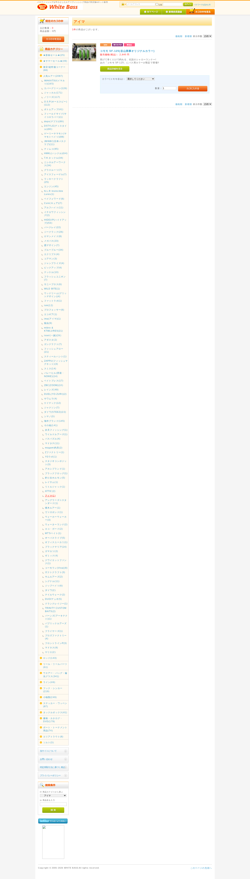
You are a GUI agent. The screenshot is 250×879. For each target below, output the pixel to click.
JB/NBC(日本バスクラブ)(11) (55, 142)
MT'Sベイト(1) (53, 533)
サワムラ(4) (50, 398)
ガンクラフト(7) (53, 344)
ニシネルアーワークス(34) (55, 164)
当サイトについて (48, 751)
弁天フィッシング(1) (56, 430)
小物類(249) (50, 697)
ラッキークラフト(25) (53, 180)
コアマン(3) (50, 258)
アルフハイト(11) (54, 207)
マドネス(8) (51, 647)
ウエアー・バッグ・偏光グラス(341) (55, 674)
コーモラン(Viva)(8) (56, 568)
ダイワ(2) (50, 590)
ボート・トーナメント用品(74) (55, 729)
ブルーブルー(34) (54, 250)
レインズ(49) (51, 389)
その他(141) (51, 425)
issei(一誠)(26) (52, 335)
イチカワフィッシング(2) (55, 213)
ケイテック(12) (52, 403)
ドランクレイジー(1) (56, 603)
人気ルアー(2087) (53, 76)
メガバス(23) (51, 241)
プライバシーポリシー (50, 775)
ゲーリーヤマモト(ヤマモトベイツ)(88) (55, 135)
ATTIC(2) (50, 491)
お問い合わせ (46, 759)
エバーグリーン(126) (55, 88)
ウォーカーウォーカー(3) (56, 518)
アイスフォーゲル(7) (55, 174)
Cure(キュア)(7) (53, 203)
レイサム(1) (51, 482)
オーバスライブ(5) (55, 538)
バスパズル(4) (52, 438)
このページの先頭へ (201, 868)
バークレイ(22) (52, 227)
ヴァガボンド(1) (54, 512)
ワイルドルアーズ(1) (56, 434)
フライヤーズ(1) (54, 631)
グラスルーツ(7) (53, 170)
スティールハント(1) (55, 356)
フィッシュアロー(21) (53, 350)
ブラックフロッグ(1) (56, 473)
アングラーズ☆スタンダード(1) (56, 501)
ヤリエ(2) (50, 652)
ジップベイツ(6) (54, 585)
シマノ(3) (49, 416)
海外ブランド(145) (54, 421)
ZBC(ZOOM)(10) (53, 385)
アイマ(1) (50, 495)
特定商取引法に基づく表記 (52, 767)
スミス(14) (50, 368)
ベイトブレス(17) (54, 380)
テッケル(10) (51, 272)
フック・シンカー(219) (52, 690)
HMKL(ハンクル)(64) (56, 153)
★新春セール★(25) (54, 55)
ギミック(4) (51, 555)
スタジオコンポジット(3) (56, 462)
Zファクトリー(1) (54, 452)
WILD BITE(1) (52, 288)
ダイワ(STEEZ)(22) (55, 412)
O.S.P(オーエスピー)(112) (55, 103)
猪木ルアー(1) (52, 508)
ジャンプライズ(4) (54, 263)
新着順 (188, 36)
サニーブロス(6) (53, 284)
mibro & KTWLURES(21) (53, 329)
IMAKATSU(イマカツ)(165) (54, 82)
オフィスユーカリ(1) (56, 542)
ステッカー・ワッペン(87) (55, 705)
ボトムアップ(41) (54, 109)
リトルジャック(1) (55, 486)
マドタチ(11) (52, 443)
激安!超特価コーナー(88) (54, 68)
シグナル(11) (52, 581)
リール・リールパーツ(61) (55, 665)
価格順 (178, 36)
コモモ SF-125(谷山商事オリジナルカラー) (127, 50)
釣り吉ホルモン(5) (55, 478)
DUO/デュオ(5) (53, 599)
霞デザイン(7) (51, 245)
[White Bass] (53, 858)
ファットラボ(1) (53, 301)
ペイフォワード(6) (54, 198)
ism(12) (48, 305)
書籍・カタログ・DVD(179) (52, 720)
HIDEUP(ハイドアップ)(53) (55, 221)
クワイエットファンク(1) (56, 561)
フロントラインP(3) (56, 643)
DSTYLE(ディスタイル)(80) (55, 127)
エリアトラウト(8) (53, 736)
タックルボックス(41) (55, 712)
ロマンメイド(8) (53, 236)
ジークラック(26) (54, 232)
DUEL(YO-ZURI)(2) (55, 394)
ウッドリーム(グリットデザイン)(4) (55, 295)
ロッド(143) (50, 658)
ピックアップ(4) (53, 267)
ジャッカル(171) (53, 92)
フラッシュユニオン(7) (55, 278)
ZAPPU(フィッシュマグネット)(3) (56, 362)
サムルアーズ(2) (54, 576)
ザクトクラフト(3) (55, 572)
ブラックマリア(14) (56, 547)
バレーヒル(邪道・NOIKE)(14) (54, 374)
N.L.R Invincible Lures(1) (53, 192)
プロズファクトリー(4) (56, 637)
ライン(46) (49, 682)
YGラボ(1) (51, 456)
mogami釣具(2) (54, 447)
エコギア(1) (50, 314)
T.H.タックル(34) (53, 158)
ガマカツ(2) (51, 551)
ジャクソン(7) (51, 407)
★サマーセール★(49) (55, 61)
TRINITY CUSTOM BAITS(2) (55, 609)
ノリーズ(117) (52, 97)
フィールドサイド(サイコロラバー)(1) (55, 115)
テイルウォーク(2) (55, 594)
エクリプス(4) (51, 254)
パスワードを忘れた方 (202, 5)
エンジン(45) (51, 186)
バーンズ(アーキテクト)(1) (56, 617)
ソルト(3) (48, 742)
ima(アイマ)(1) (52, 318)
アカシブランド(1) (55, 469)
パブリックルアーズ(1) (56, 625)
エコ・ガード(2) (54, 529)
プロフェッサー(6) (54, 310)
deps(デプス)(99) (54, 121)
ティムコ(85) (51, 149)
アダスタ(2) (50, 340)
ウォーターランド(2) (56, 524)
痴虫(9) (48, 323)
